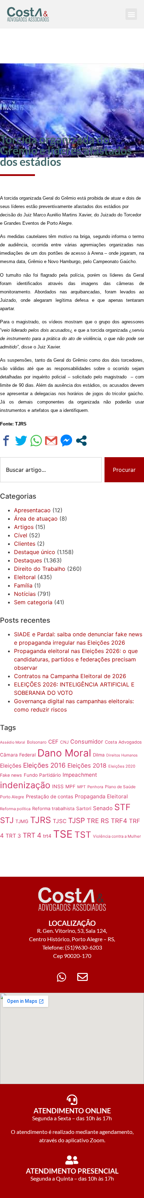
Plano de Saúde (120, 786)
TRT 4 (32, 835)
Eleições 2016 (44, 765)
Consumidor (86, 741)
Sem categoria (33, 602)
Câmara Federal (18, 755)
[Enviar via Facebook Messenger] (66, 441)
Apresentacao (32, 510)
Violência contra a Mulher (117, 836)
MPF (70, 786)
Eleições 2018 (87, 765)
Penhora (95, 786)
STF (122, 807)
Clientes (24, 543)
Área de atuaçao (36, 518)
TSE (63, 834)
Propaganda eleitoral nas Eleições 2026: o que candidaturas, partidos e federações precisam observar (76, 659)
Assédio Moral (12, 742)
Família (23, 585)
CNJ (64, 742)
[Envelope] (82, 977)
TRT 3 (13, 835)
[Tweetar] (21, 441)
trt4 (47, 836)
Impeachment (80, 774)
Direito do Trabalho (39, 568)
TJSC (59, 821)
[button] (131, 14)
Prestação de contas (49, 796)
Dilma (99, 755)
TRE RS (98, 820)
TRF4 (119, 820)
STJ (7, 820)
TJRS (40, 820)
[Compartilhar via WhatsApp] (36, 441)
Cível (20, 535)
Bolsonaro (36, 742)
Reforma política (15, 808)
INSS (58, 786)
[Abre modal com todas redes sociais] (81, 441)
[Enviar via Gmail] (51, 441)
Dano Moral (64, 753)
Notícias (25, 593)
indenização (25, 785)
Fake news (11, 775)
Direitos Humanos (122, 755)
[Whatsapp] (61, 977)
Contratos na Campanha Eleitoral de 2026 (70, 676)
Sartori (83, 808)
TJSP (76, 820)
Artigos (24, 526)
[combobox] (51, 469)
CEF (53, 741)
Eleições (10, 765)
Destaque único (34, 551)
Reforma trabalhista (53, 808)
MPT (81, 786)
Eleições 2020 (121, 766)
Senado (103, 808)
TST (82, 834)
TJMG (21, 821)
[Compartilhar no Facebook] (6, 441)
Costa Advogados (123, 742)
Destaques (28, 560)
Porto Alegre (12, 796)
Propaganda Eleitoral (101, 796)
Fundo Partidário (42, 775)
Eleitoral (25, 577)
